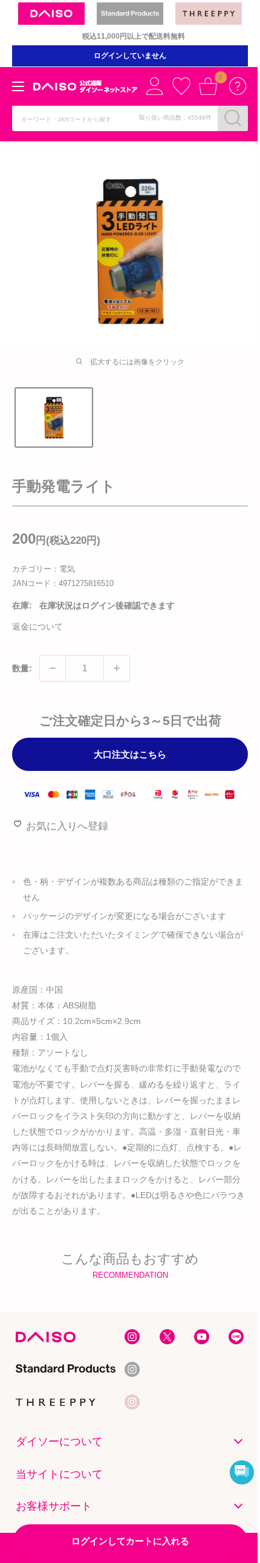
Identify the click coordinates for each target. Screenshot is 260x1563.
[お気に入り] (181, 86)
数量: (22, 668)
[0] (208, 86)
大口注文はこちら (130, 754)
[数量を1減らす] (52, 668)
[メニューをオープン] (18, 86)
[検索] (233, 118)
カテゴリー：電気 (43, 568)
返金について (37, 626)
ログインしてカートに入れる (130, 1541)
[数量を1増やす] (116, 668)
